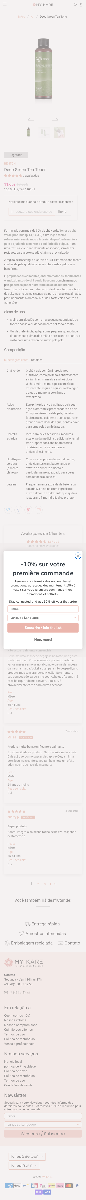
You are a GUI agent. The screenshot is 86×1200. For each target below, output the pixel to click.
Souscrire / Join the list (43, 627)
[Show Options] (75, 617)
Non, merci (43, 639)
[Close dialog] (78, 556)
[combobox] (42, 617)
